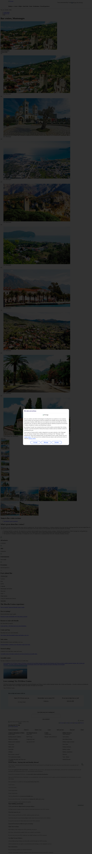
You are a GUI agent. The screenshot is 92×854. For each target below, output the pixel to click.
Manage (46, 442)
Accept (35, 442)
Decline (57, 442)
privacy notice (32, 438)
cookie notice (27, 437)
